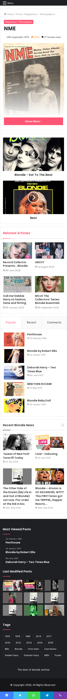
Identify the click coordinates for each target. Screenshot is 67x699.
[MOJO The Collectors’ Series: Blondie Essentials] (49, 284)
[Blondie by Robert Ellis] (14, 356)
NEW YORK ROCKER (39, 384)
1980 (28, 636)
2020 (7, 642)
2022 (18, 642)
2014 (38, 636)
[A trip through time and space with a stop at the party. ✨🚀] (54, 585)
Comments (54, 322)
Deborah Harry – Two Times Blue (41, 369)
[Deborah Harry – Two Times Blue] (14, 373)
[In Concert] (33, 585)
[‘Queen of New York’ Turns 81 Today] (17, 442)
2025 (50, 642)
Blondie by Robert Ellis (42, 351)
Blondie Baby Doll (39, 400)
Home (10, 14)
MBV (46, 655)
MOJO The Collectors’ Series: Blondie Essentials (47, 299)
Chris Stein (33, 649)
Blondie (19, 649)
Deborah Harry (31, 655)
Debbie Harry (12, 655)
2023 (29, 642)
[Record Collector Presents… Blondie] (17, 250)
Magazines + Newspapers (39, 14)
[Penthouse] (14, 339)
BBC (7, 649)
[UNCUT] (49, 250)
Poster (58, 655)
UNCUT (39, 262)
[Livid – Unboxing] (49, 442)
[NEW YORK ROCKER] (14, 389)
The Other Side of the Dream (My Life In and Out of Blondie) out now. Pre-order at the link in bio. (17, 496)
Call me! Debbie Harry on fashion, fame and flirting (14, 299)
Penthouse (34, 334)
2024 (40, 642)
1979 (17, 636)
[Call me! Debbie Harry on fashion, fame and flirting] (17, 284)
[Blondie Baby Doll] (14, 406)
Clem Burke (50, 649)
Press (19, 14)
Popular (11, 322)
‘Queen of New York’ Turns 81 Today (16, 456)
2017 (49, 636)
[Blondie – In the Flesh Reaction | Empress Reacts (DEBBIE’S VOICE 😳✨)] (54, 610)
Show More (32, 121)
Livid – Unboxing (46, 454)
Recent (31, 322)
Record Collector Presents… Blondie (15, 264)
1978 (7, 636)
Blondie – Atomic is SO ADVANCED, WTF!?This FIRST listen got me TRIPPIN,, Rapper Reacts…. (49, 496)
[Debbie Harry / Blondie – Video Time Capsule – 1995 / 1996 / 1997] (12, 585)
